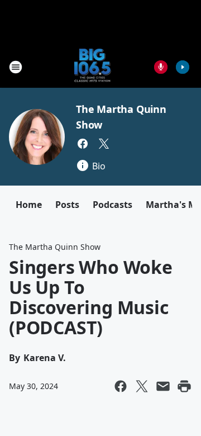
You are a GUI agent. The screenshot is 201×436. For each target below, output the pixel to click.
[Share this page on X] (142, 386)
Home (29, 204)
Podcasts (112, 204)
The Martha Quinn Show (54, 246)
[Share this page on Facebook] (120, 386)
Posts (67, 204)
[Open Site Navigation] (15, 67)
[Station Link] (93, 67)
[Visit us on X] (104, 143)
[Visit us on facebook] (82, 143)
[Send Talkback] (161, 67)
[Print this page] (184, 386)
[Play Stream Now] (182, 67)
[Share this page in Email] (163, 386)
